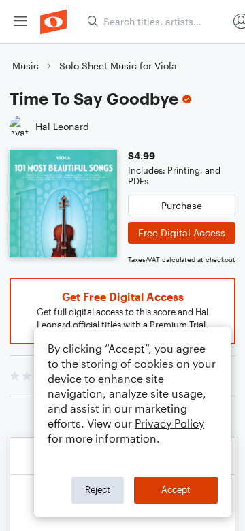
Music (25, 65)
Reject (97, 489)
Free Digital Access (181, 232)
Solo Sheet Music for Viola (118, 65)
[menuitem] (20, 21)
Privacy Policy (169, 423)
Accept (176, 489)
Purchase (181, 205)
